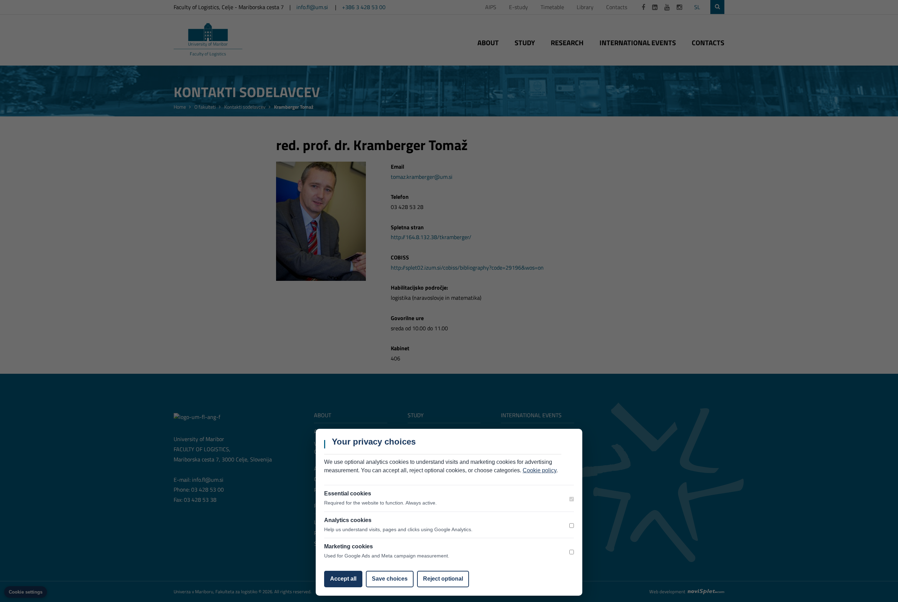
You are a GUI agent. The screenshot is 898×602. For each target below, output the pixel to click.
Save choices (390, 579)
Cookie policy (539, 470)
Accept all (343, 579)
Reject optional (443, 579)
